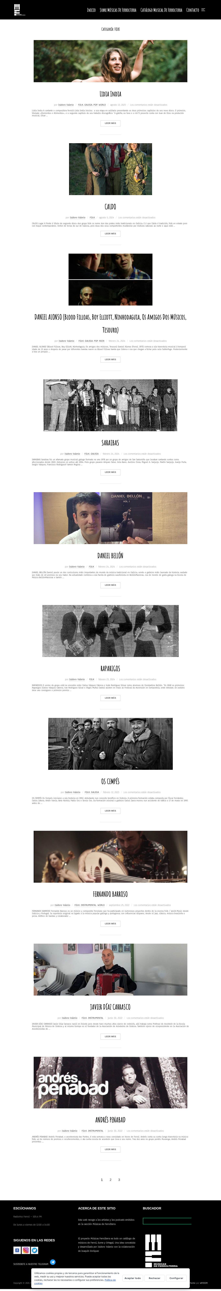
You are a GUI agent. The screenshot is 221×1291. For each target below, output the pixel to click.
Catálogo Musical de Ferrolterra (161, 10)
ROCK (101, 340)
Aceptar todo (133, 1278)
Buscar (199, 1221)
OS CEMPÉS (110, 781)
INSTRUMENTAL (88, 905)
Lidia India (110, 93)
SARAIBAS (110, 442)
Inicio (91, 10)
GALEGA (88, 104)
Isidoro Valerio (66, 104)
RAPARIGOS (110, 668)
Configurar (176, 1278)
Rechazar (154, 1278)
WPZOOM (204, 1283)
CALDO (110, 206)
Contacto (192, 10)
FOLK (80, 104)
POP (95, 104)
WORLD (102, 104)
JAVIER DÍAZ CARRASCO (110, 1007)
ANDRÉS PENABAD (110, 1119)
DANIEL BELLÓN (110, 555)
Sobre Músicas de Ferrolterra (118, 10)
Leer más (113, 123)
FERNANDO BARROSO (110, 894)
